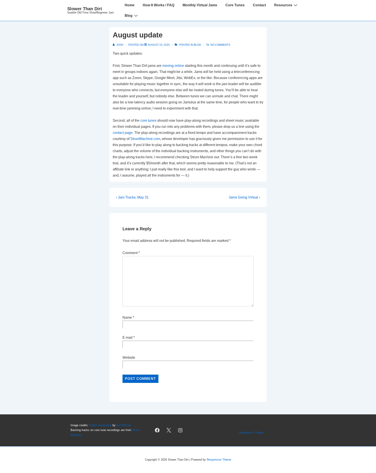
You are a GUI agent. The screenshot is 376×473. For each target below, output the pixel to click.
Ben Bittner (123, 425)
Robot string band (100, 425)
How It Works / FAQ (158, 5)
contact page (123, 133)
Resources (283, 5)
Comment (131, 253)
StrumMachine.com (145, 139)
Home (129, 5)
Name (127, 317)
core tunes (148, 120)
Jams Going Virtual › (244, 197)
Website (129, 357)
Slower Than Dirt (84, 8)
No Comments (220, 44)
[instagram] (180, 430)
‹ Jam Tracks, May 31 (132, 197)
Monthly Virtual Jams (200, 5)
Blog (129, 15)
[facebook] (157, 430)
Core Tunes (235, 5)
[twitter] (169, 430)
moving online (173, 65)
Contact (259, 5)
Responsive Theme (251, 432)
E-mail (128, 337)
